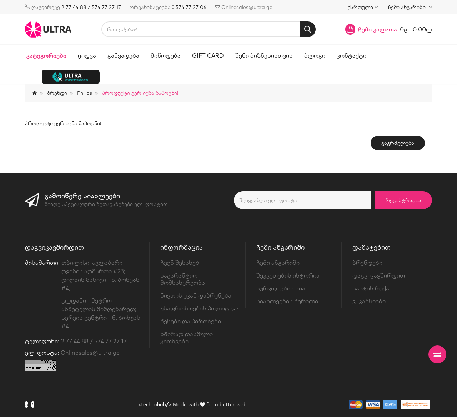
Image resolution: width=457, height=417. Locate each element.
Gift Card (208, 55)
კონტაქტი (351, 55)
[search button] (308, 29)
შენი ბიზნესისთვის (264, 55)
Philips (84, 93)
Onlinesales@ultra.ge (90, 352)
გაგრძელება (397, 143)
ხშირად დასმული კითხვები (186, 337)
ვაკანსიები (369, 301)
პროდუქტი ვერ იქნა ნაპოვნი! (140, 93)
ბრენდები (367, 262)
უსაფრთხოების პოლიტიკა (199, 308)
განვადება (123, 55)
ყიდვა (87, 55)
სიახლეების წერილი (287, 301)
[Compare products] (437, 354)
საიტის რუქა (370, 288)
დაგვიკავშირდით (378, 275)
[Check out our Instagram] (32, 404)
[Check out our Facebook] (26, 404)
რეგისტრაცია (403, 200)
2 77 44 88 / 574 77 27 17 (91, 7)
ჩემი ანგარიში (278, 262)
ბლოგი (314, 55)
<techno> (154, 404)
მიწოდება (166, 55)
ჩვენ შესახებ (179, 262)
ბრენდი (57, 93)
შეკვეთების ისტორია (288, 275)
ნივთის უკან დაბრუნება (195, 295)
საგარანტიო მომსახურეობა (182, 279)
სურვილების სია (280, 288)
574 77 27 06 (191, 7)
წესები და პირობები (190, 321)
